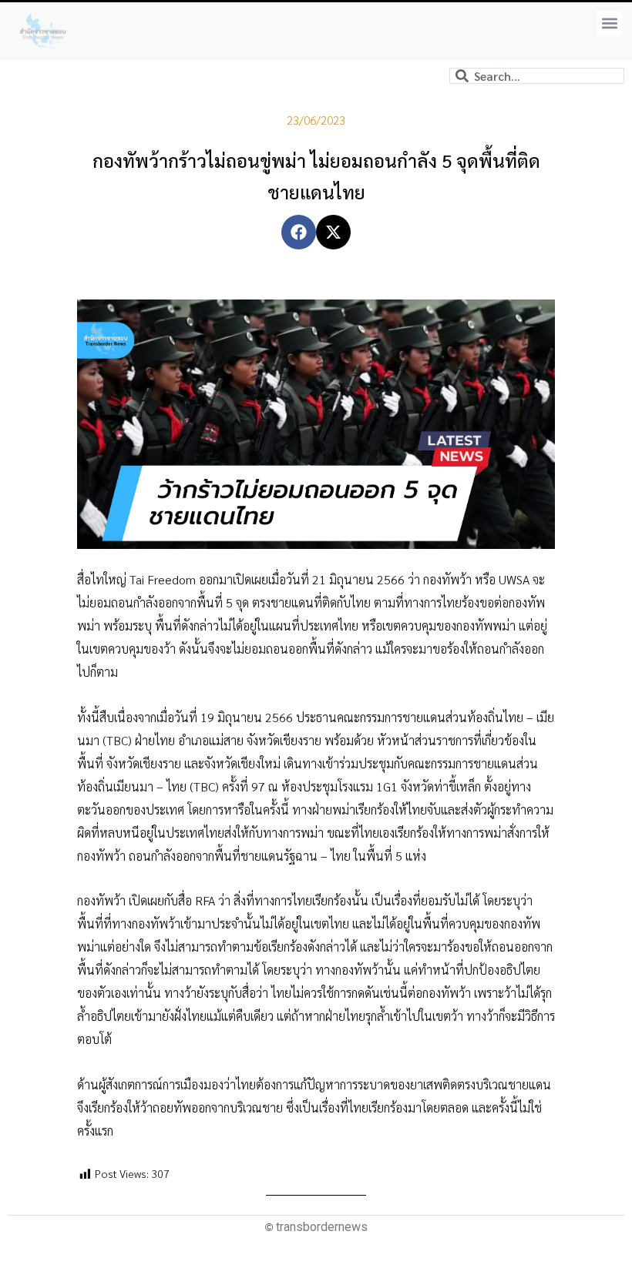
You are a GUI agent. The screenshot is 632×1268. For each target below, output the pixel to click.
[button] (609, 23)
